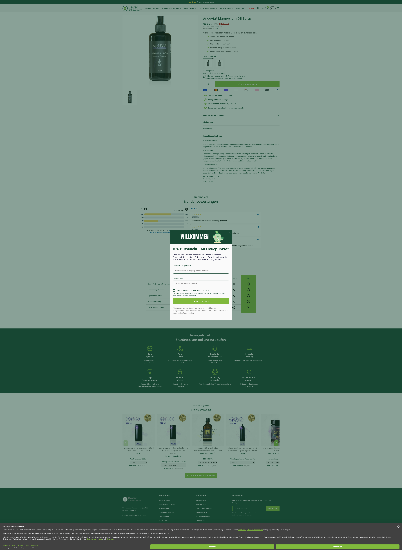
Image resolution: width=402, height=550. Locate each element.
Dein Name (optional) (182, 265)
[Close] (229, 232)
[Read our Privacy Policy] (228, 293)
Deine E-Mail (178, 278)
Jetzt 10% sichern (201, 301)
